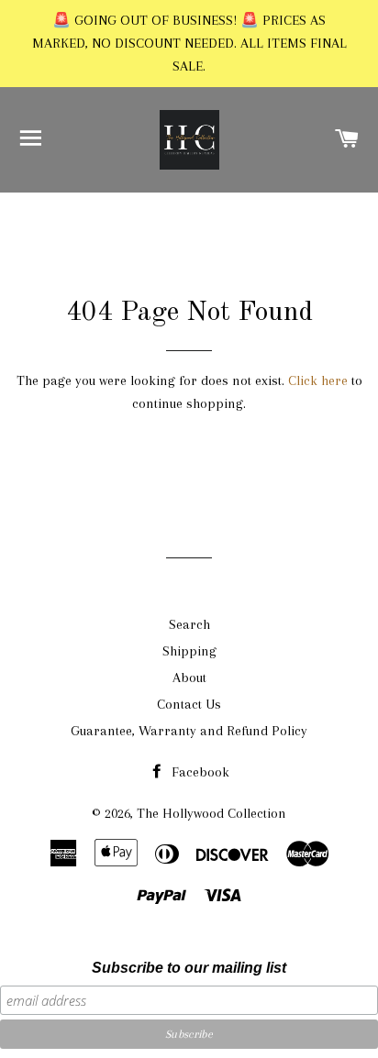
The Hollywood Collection (211, 813)
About (189, 677)
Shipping (189, 651)
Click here (318, 380)
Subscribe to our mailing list (189, 967)
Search (189, 624)
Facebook (198, 772)
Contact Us (189, 704)
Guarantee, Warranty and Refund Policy (189, 730)
